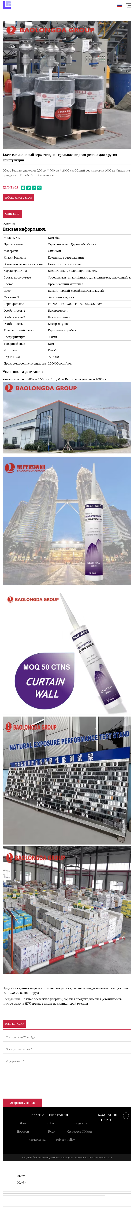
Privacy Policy (65, 1139)
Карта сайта (37, 1139)
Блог (51, 1131)
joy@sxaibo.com (104, 1157)
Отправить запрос (19, 197)
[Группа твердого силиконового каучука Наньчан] (7, 5)
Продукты (79, 1123)
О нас (51, 1123)
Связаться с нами (79, 1131)
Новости (23, 1131)
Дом (23, 1123)
